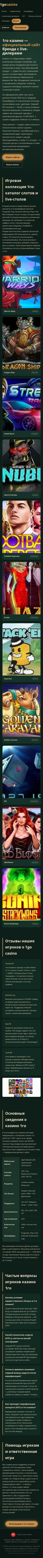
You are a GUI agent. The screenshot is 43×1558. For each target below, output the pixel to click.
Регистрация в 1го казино (21, 1524)
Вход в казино (12, 164)
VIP (23, 16)
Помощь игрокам (34, 16)
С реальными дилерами (10, 16)
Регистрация (20, 27)
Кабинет (5, 27)
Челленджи (5, 21)
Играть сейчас (13, 157)
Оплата (4, 11)
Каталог (16, 21)
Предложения (15, 11)
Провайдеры (28, 11)
